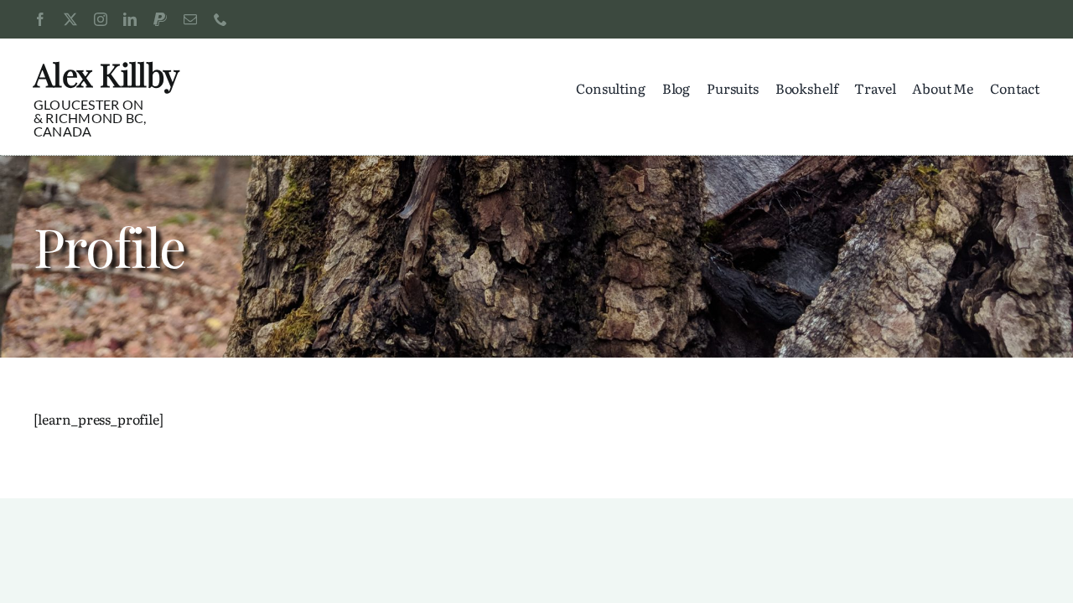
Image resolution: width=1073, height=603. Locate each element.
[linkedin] (130, 19)
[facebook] (40, 19)
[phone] (220, 19)
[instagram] (100, 19)
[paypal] (160, 19)
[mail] (190, 19)
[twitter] (70, 19)
